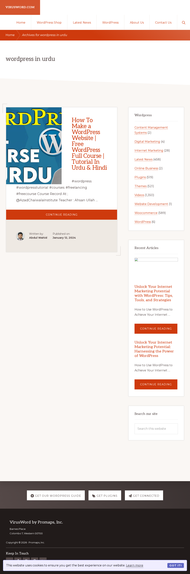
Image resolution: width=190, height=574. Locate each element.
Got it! (175, 565)
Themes (141, 186)
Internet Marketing (149, 150)
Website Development (151, 204)
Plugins (140, 177)
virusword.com (20, 7)
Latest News (144, 159)
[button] (183, 22)
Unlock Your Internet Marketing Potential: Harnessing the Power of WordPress (154, 349)
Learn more (134, 565)
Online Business (146, 168)
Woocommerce (146, 213)
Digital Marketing (147, 141)
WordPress (143, 222)
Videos (139, 195)
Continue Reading (72, 216)
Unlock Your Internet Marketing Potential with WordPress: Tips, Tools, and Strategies (154, 293)
